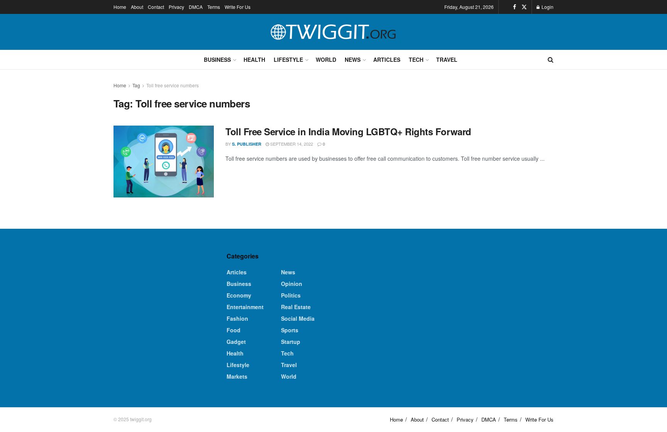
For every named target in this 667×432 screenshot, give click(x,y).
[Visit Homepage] (333, 32)
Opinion (291, 283)
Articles (386, 59)
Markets (237, 376)
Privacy (176, 6)
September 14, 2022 (291, 144)
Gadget (236, 341)
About (137, 6)
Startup (290, 341)
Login (547, 6)
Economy (239, 295)
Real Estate (296, 307)
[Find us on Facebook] (514, 7)
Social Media (298, 318)
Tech (416, 59)
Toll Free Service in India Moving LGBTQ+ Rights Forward (348, 131)
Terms (213, 6)
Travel (446, 59)
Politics (291, 295)
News (353, 59)
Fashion (237, 318)
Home (119, 6)
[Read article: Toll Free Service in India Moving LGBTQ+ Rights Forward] (163, 161)
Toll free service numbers (172, 85)
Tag (136, 85)
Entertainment (245, 307)
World (326, 59)
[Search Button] (551, 59)
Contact (156, 6)
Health (254, 59)
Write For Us (238, 6)
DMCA (196, 6)
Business (217, 59)
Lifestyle (288, 59)
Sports (289, 330)
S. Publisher (246, 144)
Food (233, 330)
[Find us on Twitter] (524, 7)
